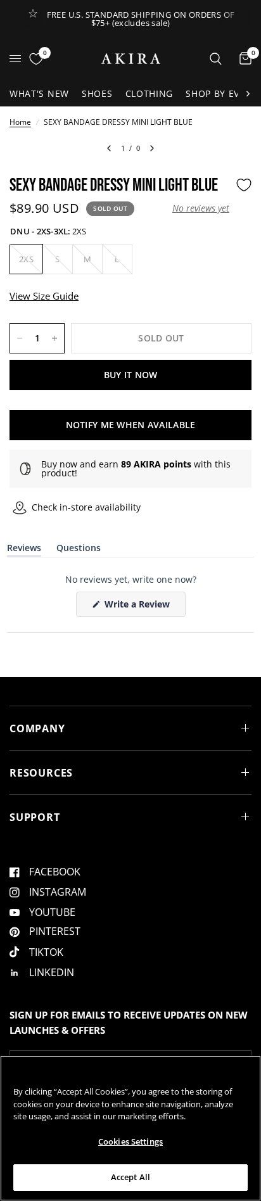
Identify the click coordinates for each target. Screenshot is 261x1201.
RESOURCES (41, 773)
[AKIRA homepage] (130, 58)
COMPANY (37, 728)
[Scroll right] (248, 93)
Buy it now (131, 375)
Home (20, 122)
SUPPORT (35, 817)
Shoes (97, 93)
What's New (39, 93)
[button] (200, 208)
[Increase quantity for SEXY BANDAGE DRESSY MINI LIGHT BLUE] (54, 338)
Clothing (149, 93)
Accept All (130, 1177)
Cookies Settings (130, 1141)
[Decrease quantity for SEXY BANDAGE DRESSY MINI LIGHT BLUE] (19, 338)
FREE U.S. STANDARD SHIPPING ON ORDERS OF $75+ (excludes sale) (141, 19)
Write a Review (139, 607)
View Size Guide (44, 295)
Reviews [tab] (24, 550)
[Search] (215, 58)
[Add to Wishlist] (244, 185)
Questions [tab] (78, 550)
